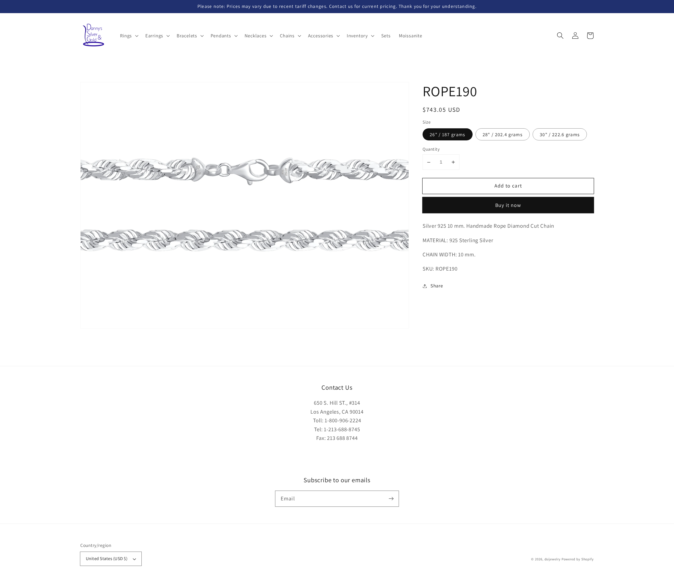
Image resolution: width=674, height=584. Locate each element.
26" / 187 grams (447, 134)
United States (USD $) (107, 558)
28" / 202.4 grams (503, 134)
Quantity (431, 149)
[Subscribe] (391, 498)
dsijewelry (552, 559)
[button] (560, 35)
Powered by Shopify (578, 559)
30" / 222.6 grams (560, 134)
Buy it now (508, 205)
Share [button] (436, 286)
